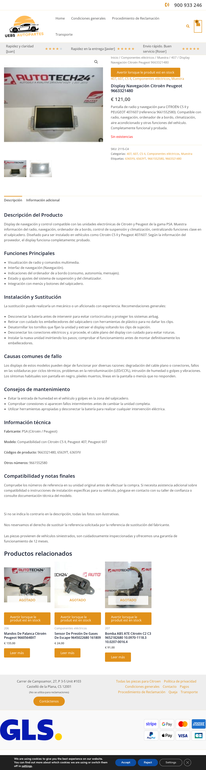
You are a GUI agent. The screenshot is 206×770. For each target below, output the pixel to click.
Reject (148, 762)
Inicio (114, 57)
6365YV (130, 158)
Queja (173, 692)
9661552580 (156, 158)
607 (120, 78)
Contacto (170, 686)
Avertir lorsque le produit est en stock (145, 72)
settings (27, 766)
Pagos (184, 686)
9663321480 (173, 158)
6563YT (141, 158)
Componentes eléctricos (137, 57)
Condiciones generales (142, 686)
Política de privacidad (180, 681)
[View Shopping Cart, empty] (198, 26)
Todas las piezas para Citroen (138, 681)
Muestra (162, 57)
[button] (188, 26)
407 (174, 57)
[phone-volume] (167, 5)
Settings (171, 762)
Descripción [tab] (13, 200)
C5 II (128, 78)
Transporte (189, 692)
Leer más (17, 653)
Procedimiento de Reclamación (141, 692)
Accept (125, 762)
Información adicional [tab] (43, 200)
